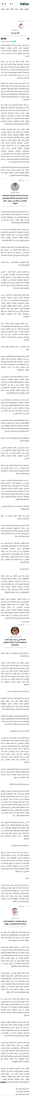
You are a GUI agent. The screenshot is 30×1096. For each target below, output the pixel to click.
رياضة (3, 9)
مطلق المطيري (25, 622)
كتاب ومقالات (21, 21)
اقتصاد (11, 9)
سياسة (16, 9)
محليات (21, 9)
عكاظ (27, 21)
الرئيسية (27, 9)
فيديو (7, 9)
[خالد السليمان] (15, 25)
